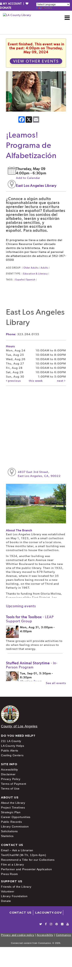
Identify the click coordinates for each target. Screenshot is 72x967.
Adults (44, 267)
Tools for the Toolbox (30, 619)
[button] (67, 18)
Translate (48, 8)
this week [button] (36, 380)
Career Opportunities (15, 817)
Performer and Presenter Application (26, 869)
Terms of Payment (13, 783)
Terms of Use (10, 788)
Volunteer (7, 891)
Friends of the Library (16, 886)
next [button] (60, 380)
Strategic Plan (11, 812)
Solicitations (9, 831)
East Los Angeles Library (36, 185)
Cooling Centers (12, 755)
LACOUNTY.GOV (48, 912)
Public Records (11, 821)
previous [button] (14, 380)
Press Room (9, 874)
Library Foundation (14, 896)
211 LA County (11, 741)
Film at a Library (12, 864)
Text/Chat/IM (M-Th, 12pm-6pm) (23, 855)
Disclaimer (8, 774)
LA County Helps (12, 745)
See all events (56, 683)
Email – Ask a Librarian (17, 850)
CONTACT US (20, 912)
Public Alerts (9, 750)
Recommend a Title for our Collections (28, 859)
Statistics (7, 836)
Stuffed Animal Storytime (31, 665)
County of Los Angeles (19, 726)
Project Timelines (13, 807)
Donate (6, 900)
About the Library (13, 802)
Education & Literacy (35, 273)
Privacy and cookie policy (17, 935)
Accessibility (9, 769)
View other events (36, 61)
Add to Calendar (28, 178)
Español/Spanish (25, 279)
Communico (63, 935)
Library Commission (15, 826)
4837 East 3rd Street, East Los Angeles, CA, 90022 (39, 474)
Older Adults (31, 267)
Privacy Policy (10, 779)
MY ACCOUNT (12, 3)
